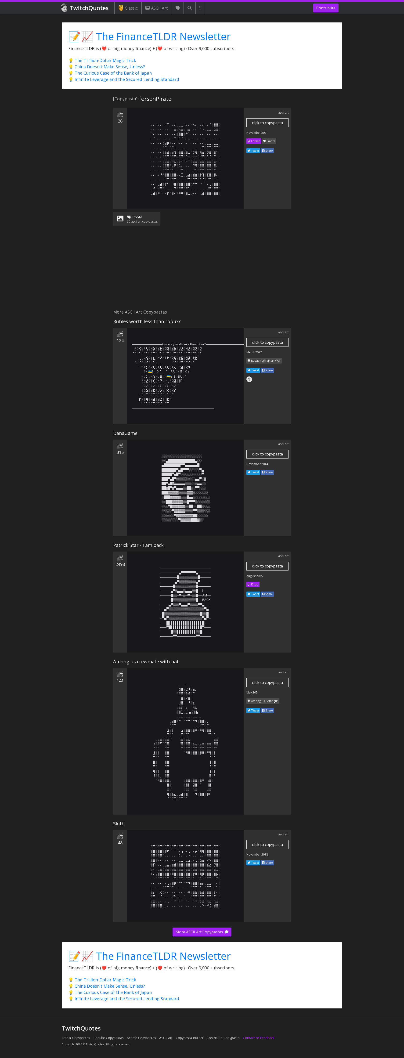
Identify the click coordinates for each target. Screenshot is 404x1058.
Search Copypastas (141, 1038)
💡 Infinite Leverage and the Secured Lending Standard (123, 79)
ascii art (283, 113)
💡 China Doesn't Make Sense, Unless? (106, 66)
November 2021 (257, 133)
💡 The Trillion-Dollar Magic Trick (102, 60)
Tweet (254, 151)
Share (269, 151)
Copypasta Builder (189, 1038)
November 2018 (257, 854)
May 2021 (252, 692)
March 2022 (254, 352)
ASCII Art (159, 8)
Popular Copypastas (108, 1038)
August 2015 (254, 576)
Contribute (325, 8)
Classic (131, 8)
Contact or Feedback (258, 1038)
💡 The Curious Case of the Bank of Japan (110, 73)
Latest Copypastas (76, 1038)
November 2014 (257, 464)
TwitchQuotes (89, 8)
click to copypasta (267, 122)
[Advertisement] (202, 270)
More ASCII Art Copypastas (200, 932)
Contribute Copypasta (223, 1038)
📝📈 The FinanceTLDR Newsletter (149, 36)
